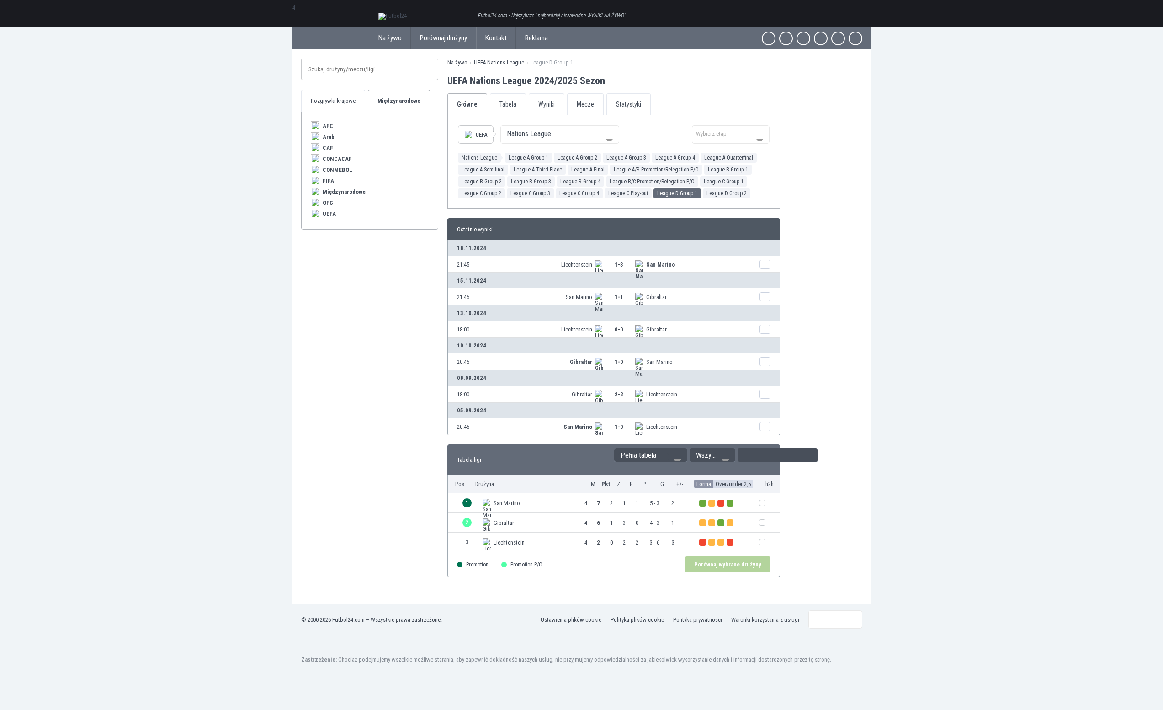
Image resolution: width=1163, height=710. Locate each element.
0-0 (619, 329)
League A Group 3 (626, 158)
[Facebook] (768, 38)
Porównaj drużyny (443, 38)
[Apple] (821, 38)
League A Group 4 (675, 158)
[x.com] (786, 38)
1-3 (619, 264)
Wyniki (546, 104)
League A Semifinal (483, 169)
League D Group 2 (726, 193)
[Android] (838, 38)
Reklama (536, 38)
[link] (614, 264)
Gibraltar (656, 297)
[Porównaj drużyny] (764, 264)
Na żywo (390, 38)
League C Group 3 (530, 193)
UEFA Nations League (499, 62)
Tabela (507, 104)
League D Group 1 (677, 193)
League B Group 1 (728, 169)
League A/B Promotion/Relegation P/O (656, 169)
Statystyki (628, 104)
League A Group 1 (528, 158)
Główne (467, 104)
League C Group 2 (481, 193)
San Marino (660, 264)
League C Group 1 (723, 181)
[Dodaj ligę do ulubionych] (613, 80)
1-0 (619, 361)
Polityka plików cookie (637, 620)
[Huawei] (855, 38)
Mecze (585, 104)
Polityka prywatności (697, 620)
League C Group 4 (579, 193)
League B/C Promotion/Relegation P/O (652, 181)
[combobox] (559, 134)
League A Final (588, 169)
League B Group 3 (531, 181)
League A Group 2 (577, 158)
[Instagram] (803, 38)
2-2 (619, 394)
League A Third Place (538, 169)
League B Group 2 (482, 181)
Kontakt (496, 38)
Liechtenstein (576, 264)
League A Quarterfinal (728, 158)
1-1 (619, 297)
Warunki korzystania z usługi (765, 620)
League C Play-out (628, 193)
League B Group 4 (580, 181)
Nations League (479, 158)
